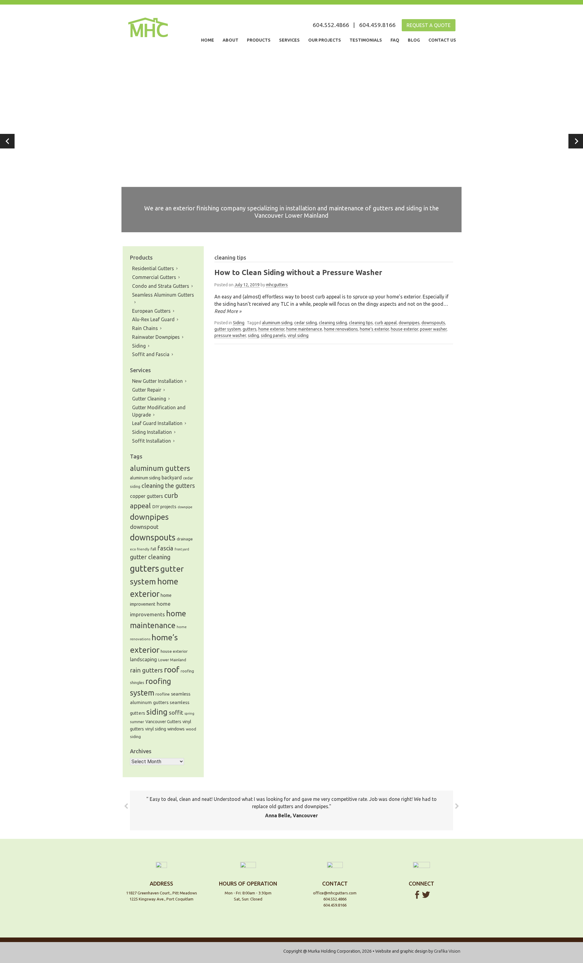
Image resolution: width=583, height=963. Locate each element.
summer (137, 722)
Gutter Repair (146, 390)
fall (153, 549)
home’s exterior (374, 329)
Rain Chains (145, 328)
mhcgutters (277, 284)
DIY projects (164, 506)
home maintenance (304, 329)
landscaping (143, 659)
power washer (433, 329)
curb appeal (386, 322)
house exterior (404, 329)
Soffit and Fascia (150, 354)
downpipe (185, 507)
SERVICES (289, 40)
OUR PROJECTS (324, 40)
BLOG (414, 40)
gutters (250, 329)
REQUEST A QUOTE (429, 25)
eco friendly (139, 549)
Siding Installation (152, 432)
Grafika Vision (447, 951)
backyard (172, 477)
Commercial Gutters (154, 277)
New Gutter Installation (157, 381)
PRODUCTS (259, 40)
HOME (207, 40)
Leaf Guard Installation (157, 423)
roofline (162, 694)
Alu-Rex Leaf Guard (153, 319)
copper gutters (146, 496)
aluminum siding (277, 322)
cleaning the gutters (168, 485)
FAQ (394, 40)
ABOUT (230, 40)
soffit (176, 712)
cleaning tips (361, 322)
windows (176, 728)
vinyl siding (298, 335)
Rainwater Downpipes (156, 337)
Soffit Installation (151, 441)
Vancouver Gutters (163, 721)
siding (253, 335)
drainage (185, 538)
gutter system (227, 329)
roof (171, 669)
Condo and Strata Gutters (160, 286)
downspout (144, 527)
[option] (291, 141)
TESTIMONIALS (365, 40)
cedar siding (305, 322)
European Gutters (151, 311)
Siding (238, 322)
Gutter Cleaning (149, 398)
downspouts (433, 322)
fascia (165, 548)
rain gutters (146, 670)
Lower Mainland (172, 660)
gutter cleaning (150, 557)
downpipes (409, 322)
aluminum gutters (160, 468)
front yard (182, 549)
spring (189, 713)
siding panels (273, 335)
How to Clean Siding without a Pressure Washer (298, 272)
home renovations (341, 329)
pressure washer (230, 335)
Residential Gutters (153, 268)
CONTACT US (442, 40)
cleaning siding (333, 322)
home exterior (271, 329)
